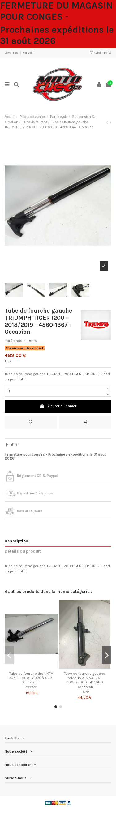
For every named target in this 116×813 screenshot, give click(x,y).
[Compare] (31, 666)
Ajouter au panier (61, 406)
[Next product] (110, 122)
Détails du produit (23, 551)
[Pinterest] (17, 445)
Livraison (12, 53)
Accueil (28, 53)
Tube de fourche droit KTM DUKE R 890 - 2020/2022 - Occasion (31, 678)
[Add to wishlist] (31, 422)
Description (16, 540)
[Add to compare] (85, 422)
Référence (13, 341)
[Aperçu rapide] (38, 666)
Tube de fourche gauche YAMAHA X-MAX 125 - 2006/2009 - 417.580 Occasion (84, 680)
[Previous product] (108, 122)
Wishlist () (102, 53)
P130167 (84, 691)
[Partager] (7, 445)
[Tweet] (12, 445)
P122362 (31, 687)
